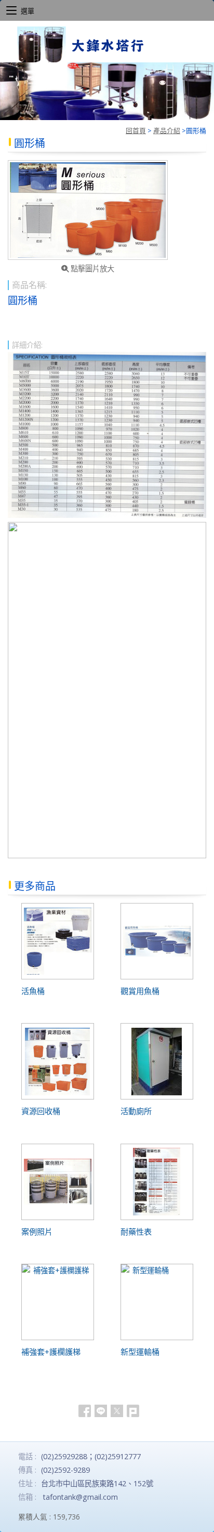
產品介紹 (166, 130)
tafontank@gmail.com (80, 1497)
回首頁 (136, 130)
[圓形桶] (88, 210)
